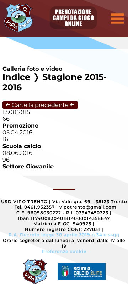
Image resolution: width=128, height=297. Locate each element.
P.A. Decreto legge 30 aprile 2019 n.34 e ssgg (64, 234)
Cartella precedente (40, 105)
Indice (16, 77)
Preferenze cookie (64, 251)
